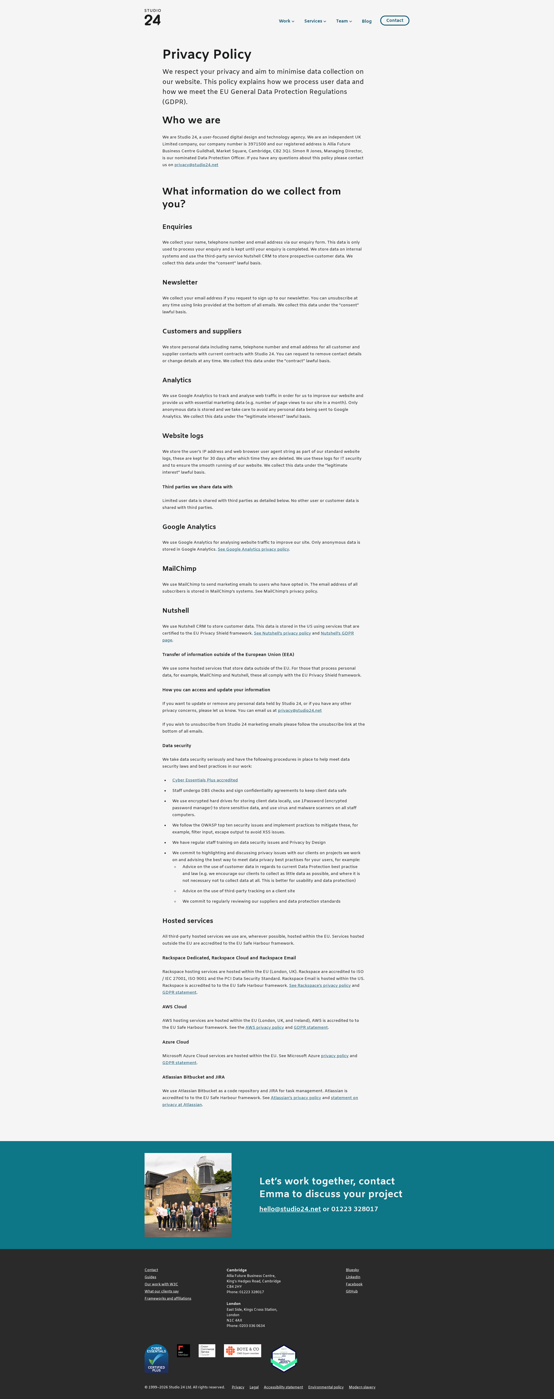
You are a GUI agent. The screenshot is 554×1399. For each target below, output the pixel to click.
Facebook (354, 1284)
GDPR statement (179, 992)
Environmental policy (326, 1387)
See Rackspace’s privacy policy (320, 986)
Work (284, 21)
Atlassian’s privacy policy (296, 1098)
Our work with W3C (161, 1284)
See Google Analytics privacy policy (253, 549)
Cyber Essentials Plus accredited (205, 780)
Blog (367, 21)
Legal (254, 1387)
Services (313, 21)
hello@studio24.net (290, 1209)
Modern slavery (362, 1387)
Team (342, 21)
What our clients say (162, 1291)
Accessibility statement (283, 1387)
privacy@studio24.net (196, 165)
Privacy (238, 1387)
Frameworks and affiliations (168, 1298)
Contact (394, 21)
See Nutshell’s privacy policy (282, 633)
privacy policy (335, 1056)
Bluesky (352, 1270)
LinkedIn (353, 1277)
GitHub (352, 1291)
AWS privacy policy (264, 1028)
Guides (150, 1277)
